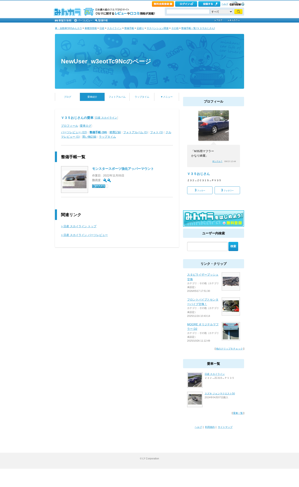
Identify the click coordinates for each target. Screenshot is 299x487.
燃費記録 (115, 132)
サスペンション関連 (158, 28)
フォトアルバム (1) (135, 132)
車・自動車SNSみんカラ (68, 28)
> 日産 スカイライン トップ (78, 226)
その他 (175, 28)
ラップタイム (142, 96)
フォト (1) (156, 132)
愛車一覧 (238, 413)
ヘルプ (225, 4)
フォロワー (227, 190)
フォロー (200, 190)
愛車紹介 (92, 96)
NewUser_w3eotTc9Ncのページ (106, 61)
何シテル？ (217, 161)
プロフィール (69, 125)
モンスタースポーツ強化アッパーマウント (123, 168)
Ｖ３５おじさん (198, 173)
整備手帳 (129, 28)
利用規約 (210, 427)
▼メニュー (166, 96)
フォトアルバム (117, 96)
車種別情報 (91, 28)
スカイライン (114, 28)
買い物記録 (89, 136)
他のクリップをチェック (229, 348)
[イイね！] (98, 186)
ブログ (67, 96)
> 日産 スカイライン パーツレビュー (84, 235)
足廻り (140, 28)
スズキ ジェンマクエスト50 (220, 393)
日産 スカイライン (106, 117)
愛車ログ (85, 125)
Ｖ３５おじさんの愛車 (77, 117)
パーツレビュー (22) (74, 132)
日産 (101, 28)
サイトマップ (225, 427)
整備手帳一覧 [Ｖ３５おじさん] (198, 28)
